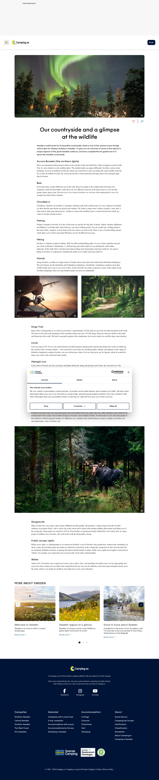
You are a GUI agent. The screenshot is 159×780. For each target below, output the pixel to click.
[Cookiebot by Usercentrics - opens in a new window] (113, 372)
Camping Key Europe (124, 720)
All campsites (21, 732)
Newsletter (120, 732)
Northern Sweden (22, 717)
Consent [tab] (44, 380)
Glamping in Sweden (57, 732)
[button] (18, 604)
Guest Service (121, 717)
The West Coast (22, 728)
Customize (78, 406)
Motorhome (86, 724)
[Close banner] (128, 372)
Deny (46, 406)
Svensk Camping (88, 769)
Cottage (85, 717)
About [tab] (114, 380)
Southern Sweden (22, 724)
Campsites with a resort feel (60, 717)
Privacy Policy (108, 769)
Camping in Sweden (124, 739)
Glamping (85, 732)
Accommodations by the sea (61, 728)
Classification (121, 728)
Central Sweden (22, 720)
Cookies (98, 769)
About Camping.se (123, 735)
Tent (83, 728)
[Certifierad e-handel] (101, 752)
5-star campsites (55, 720)
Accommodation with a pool (61, 724)
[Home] (20, 42)
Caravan (85, 720)
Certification (120, 724)
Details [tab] (79, 380)
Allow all (113, 406)
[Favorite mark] (133, 121)
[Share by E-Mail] (142, 121)
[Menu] (6, 42)
